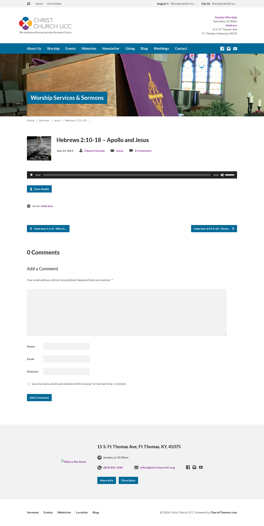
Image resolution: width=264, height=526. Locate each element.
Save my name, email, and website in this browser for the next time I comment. (79, 383)
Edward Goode (95, 150)
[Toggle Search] (28, 4)
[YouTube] (235, 48)
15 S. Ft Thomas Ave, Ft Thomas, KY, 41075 (139, 446)
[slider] (230, 174)
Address (231, 25)
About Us (34, 48)
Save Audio (41, 189)
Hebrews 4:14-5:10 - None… (212, 228)
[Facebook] (222, 48)
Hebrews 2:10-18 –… (77, 120)
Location (82, 512)
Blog (144, 48)
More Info (106, 480)
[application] (132, 175)
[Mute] (222, 175)
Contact (181, 48)
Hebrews (47, 206)
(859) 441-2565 (113, 467)
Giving (130, 48)
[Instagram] (229, 48)
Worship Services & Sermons (67, 97)
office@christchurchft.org (157, 467)
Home (39, 3)
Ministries (89, 48)
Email (30, 359)
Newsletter (110, 48)
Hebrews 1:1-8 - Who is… (50, 228)
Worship (53, 48)
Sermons (44, 120)
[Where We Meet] (73, 461)
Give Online (54, 3)
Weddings (161, 48)
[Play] (31, 175)
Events (71, 48)
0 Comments (143, 150)
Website (32, 371)
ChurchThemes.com (223, 512)
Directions (128, 480)
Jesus (57, 120)
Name (31, 346)
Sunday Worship (226, 17)
